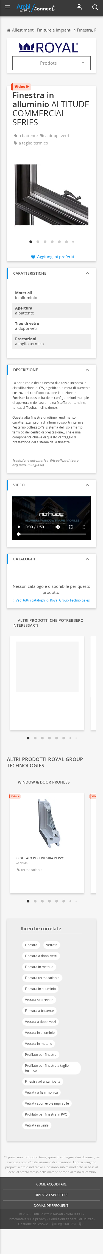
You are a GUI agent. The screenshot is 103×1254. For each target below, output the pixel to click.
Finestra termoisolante (42, 977)
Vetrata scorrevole (39, 999)
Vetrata (51, 945)
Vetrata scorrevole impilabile (47, 1103)
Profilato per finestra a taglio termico (47, 1068)
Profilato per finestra (41, 1054)
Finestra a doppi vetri (41, 956)
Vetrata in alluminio (40, 1032)
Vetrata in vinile (37, 1125)
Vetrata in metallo (38, 1043)
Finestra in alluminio (40, 988)
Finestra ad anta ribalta (42, 1081)
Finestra (31, 945)
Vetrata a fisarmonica (41, 1092)
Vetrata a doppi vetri (40, 1021)
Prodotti (48, 63)
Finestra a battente (39, 1010)
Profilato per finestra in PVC (46, 1114)
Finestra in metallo (39, 966)
